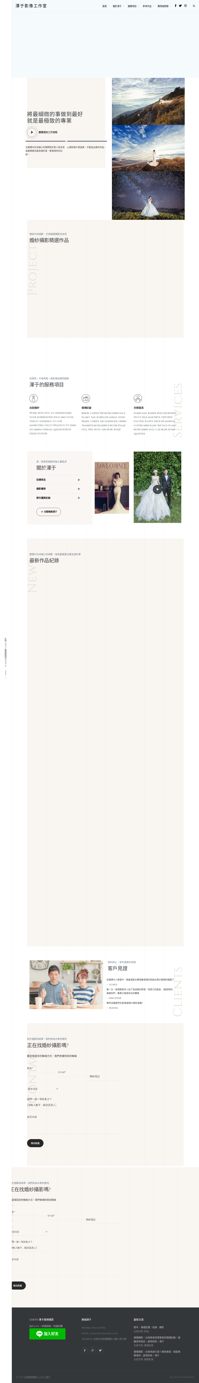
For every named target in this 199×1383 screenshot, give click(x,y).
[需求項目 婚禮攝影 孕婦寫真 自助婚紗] (42, 1087)
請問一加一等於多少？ (39, 1099)
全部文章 (39, 592)
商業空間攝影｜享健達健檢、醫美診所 (99, 888)
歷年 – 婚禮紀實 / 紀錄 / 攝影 (149, 1327)
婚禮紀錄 (52, 592)
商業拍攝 (131, 792)
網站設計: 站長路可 (60, 1377)
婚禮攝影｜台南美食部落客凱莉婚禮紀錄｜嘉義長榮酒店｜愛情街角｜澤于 (99, 625)
